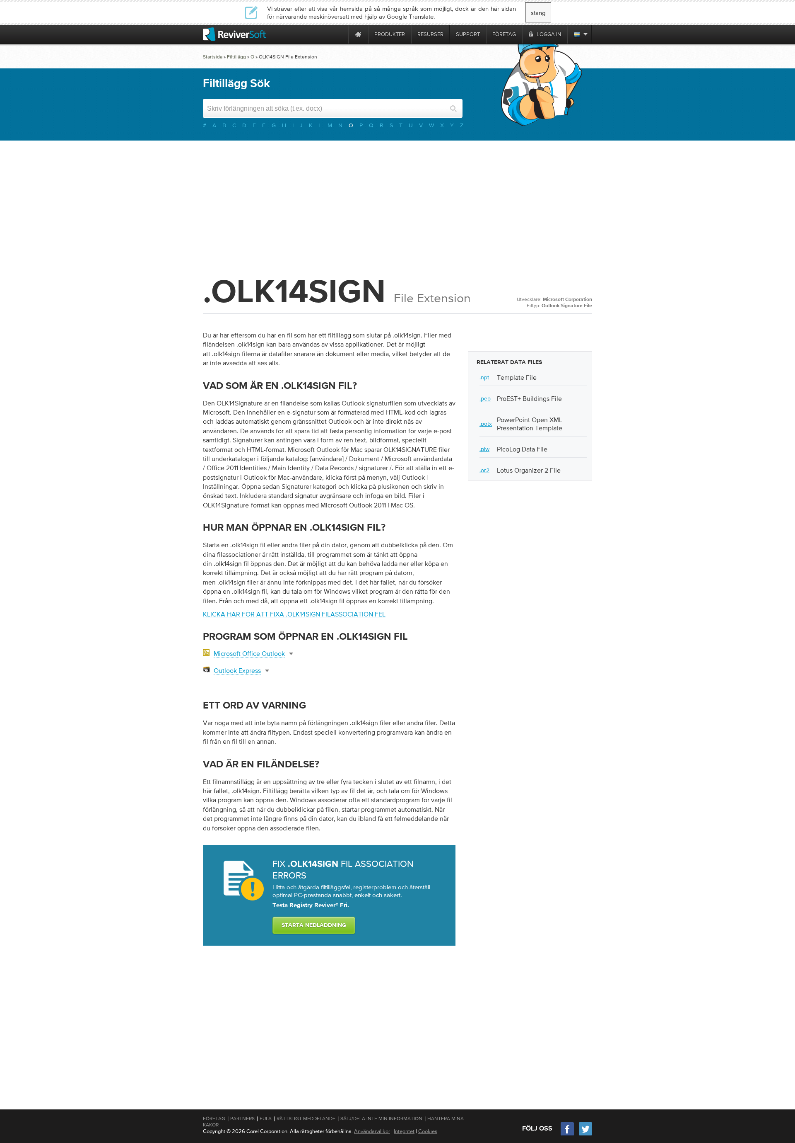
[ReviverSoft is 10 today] (340, 34)
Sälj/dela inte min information (381, 1118)
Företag (214, 1118)
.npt (484, 377)
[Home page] (358, 34)
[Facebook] (568, 1134)
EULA (266, 1118)
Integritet (404, 1131)
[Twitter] (585, 1134)
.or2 (484, 470)
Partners (242, 1118)
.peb (485, 398)
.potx (485, 423)
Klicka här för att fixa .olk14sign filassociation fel (294, 614)
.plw (484, 449)
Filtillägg (236, 57)
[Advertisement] (397, 207)
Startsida (212, 57)
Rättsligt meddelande (306, 1118)
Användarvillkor (372, 1131)
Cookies (427, 1131)
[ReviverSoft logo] (234, 34)
